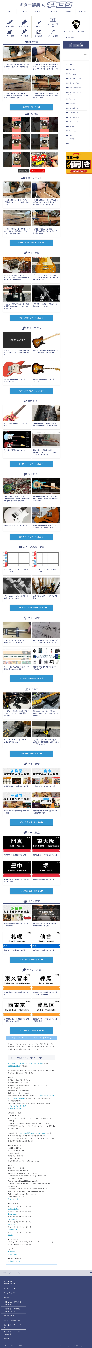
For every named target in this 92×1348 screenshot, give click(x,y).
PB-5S (10, 1235)
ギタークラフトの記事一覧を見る (30, 243)
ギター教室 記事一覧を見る (30, 822)
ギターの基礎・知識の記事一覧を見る (30, 608)
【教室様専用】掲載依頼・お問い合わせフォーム (12, 1310)
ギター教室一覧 (73, 108)
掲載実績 (7, 1338)
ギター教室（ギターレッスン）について (12, 1326)
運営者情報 (11, 1251)
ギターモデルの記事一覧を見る (30, 391)
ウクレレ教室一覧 (74, 117)
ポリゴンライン (13, 1209)
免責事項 (7, 1297)
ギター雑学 (71, 103)
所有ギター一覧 (13, 1199)
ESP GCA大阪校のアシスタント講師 (32, 1133)
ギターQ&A (72, 131)
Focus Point (12, 1224)
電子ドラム (73, 139)
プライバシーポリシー (9, 1345)
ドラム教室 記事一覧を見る (30, 960)
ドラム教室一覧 (73, 122)
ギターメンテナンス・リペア (75, 93)
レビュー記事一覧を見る (30, 754)
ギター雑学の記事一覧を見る (30, 678)
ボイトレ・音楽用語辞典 (34, 1063)
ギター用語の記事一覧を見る (30, 318)
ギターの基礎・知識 (74, 87)
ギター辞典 (11, 1063)
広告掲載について (9, 1315)
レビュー (71, 143)
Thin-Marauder (13, 1219)
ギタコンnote (12, 1254)
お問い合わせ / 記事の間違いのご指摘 (12, 1303)
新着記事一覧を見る (30, 107)
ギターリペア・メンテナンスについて (12, 1333)
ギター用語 (23, 11)
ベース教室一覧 (73, 113)
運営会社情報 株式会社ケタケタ (9, 1283)
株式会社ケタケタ (14, 1066)
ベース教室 (82, 11)
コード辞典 (53, 11)
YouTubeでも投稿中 (16, 1108)
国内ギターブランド (74, 78)
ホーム (9, 11)
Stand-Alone (12, 1214)
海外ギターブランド (74, 83)
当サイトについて (9, 1288)
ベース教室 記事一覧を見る (30, 891)
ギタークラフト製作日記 (17, 1106)
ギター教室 (68, 11)
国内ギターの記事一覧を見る (30, 464)
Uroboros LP (12, 1229)
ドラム (70, 135)
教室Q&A (71, 126)
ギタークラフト (39, 11)
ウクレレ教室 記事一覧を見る (30, 1030)
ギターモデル (72, 74)
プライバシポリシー (10, 1293)
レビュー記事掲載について (12, 1320)
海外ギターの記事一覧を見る (30, 537)
